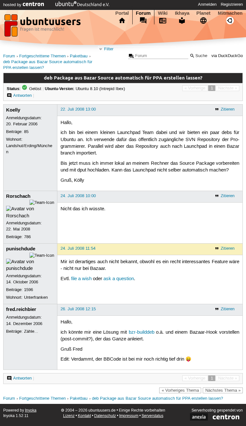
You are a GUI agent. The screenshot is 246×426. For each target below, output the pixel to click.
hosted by (13, 4)
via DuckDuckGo (227, 56)
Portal (122, 13)
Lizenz (69, 415)
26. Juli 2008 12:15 (78, 309)
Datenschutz (105, 415)
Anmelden (207, 4)
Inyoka (31, 410)
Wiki (163, 13)
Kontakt (84, 415)
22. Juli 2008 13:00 (78, 109)
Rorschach (18, 196)
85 (26, 131)
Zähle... (31, 331)
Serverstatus (152, 415)
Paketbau (78, 56)
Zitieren (227, 109)
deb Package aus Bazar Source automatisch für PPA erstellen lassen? (157, 398)
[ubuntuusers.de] (43, 27)
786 (27, 236)
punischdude (20, 249)
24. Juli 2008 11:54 (78, 248)
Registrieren (232, 4)
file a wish (81, 279)
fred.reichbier (21, 309)
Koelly (13, 110)
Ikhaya (182, 13)
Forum (143, 13)
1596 (28, 289)
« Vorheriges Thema (180, 390)
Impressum (128, 415)
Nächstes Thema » (223, 390)
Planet (203, 13)
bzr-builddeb (141, 332)
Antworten (22, 95)
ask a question (118, 279)
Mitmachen (230, 13)
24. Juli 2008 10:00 (78, 195)
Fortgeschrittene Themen (42, 56)
